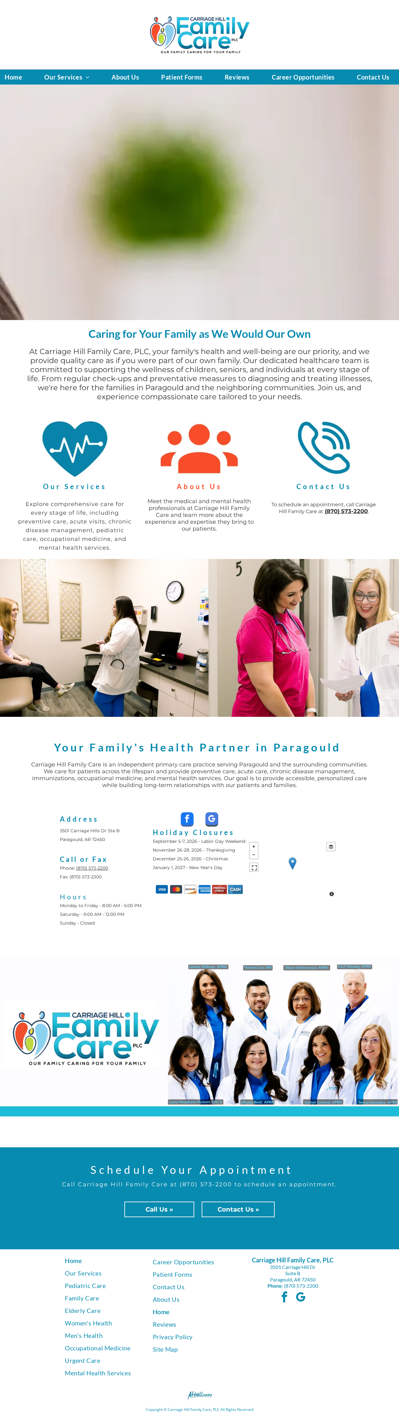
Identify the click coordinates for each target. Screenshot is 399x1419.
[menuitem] (15, 77)
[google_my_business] (211, 820)
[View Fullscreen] (254, 867)
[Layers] (331, 847)
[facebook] (187, 820)
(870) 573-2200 (92, 868)
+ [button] (254, 847)
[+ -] (292, 870)
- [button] (254, 855)
